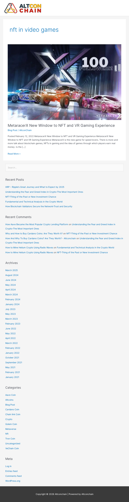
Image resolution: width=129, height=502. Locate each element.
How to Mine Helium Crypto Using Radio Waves (29, 247)
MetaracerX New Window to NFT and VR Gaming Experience (61, 125)
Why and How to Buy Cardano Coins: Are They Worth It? (34, 233)
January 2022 (12, 353)
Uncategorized (12, 443)
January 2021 (12, 377)
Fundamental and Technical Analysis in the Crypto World (33, 201)
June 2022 (10, 328)
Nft (6, 433)
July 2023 (10, 309)
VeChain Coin (12, 448)
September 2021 (13, 362)
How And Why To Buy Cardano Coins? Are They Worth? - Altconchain (40, 238)
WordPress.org (12, 481)
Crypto (8, 419)
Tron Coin (10, 438)
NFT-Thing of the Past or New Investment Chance (30, 197)
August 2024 (11, 275)
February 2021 (12, 372)
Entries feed (11, 471)
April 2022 (10, 338)
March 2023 (11, 319)
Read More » (14, 153)
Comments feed (13, 476)
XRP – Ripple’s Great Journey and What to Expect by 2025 (34, 187)
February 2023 (12, 323)
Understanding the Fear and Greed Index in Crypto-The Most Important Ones (44, 192)
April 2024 (10, 289)
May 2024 (10, 285)
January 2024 (12, 304)
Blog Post (12, 130)
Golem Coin (11, 424)
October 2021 (12, 357)
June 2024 (10, 280)
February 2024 (12, 299)
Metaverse (10, 429)
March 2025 (11, 270)
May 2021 (10, 367)
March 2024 (11, 294)
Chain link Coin (12, 414)
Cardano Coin (12, 409)
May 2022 (10, 333)
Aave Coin (10, 395)
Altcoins (9, 400)
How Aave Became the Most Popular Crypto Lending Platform (36, 224)
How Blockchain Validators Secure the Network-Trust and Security (38, 206)
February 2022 (12, 348)
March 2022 (11, 343)
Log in (8, 466)
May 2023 (10, 314)
